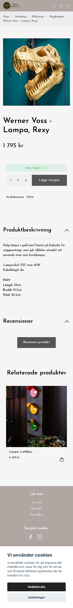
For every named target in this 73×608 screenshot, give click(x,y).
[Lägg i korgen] (61, 459)
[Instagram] (39, 537)
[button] (63, 73)
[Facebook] (30, 537)
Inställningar (36, 597)
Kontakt (36, 508)
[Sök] (54, 6)
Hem (6, 16)
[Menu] (68, 6)
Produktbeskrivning (27, 230)
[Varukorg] (61, 6)
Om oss (37, 502)
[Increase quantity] (26, 180)
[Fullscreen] (36, 72)
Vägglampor (56, 16)
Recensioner (18, 321)
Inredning (20, 16)
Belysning (37, 16)
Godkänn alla (36, 586)
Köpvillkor (36, 514)
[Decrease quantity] (10, 180)
